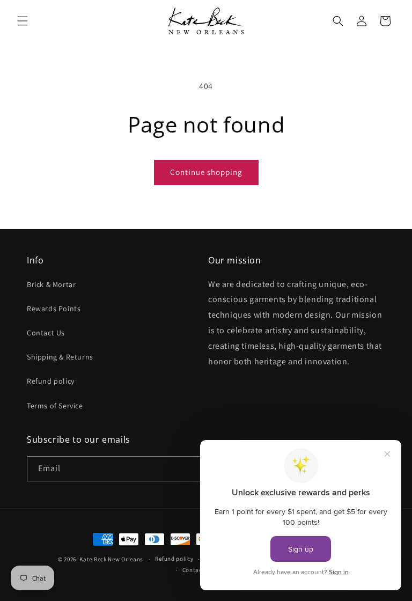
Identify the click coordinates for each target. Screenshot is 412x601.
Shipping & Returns (60, 357)
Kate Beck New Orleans (111, 559)
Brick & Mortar (51, 284)
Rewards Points (53, 308)
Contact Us (46, 333)
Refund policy (51, 381)
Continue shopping (206, 172)
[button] (22, 21)
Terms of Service (55, 406)
